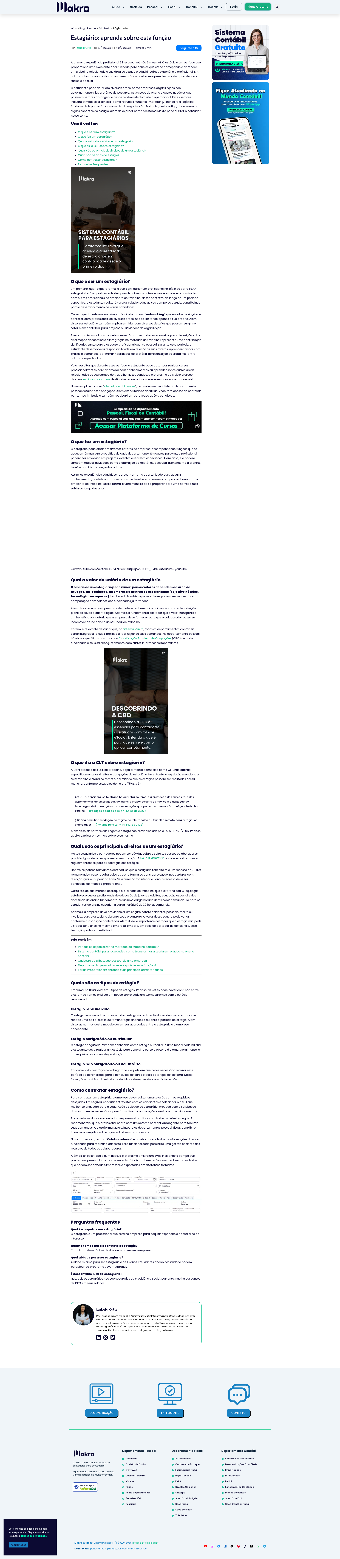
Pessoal (152, 7)
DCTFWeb (131, 1470)
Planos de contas (235, 1492)
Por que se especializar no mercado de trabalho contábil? (118, 947)
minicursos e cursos (96, 379)
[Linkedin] (225, 1546)
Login (234, 7)
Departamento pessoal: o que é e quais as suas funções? (117, 965)
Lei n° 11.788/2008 (152, 858)
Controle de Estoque (187, 1464)
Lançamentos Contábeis (239, 1487)
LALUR (228, 1481)
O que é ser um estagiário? (96, 132)
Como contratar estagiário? (97, 160)
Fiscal (172, 7)
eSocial (130, 1481)
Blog (82, 28)
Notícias (136, 7)
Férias (129, 1487)
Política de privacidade (145, 1542)
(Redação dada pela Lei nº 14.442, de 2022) (117, 811)
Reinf (178, 1481)
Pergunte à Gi (189, 48)
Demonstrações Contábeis (241, 1464)
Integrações (232, 1475)
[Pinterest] (238, 1546)
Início (74, 28)
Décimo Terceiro (135, 1475)
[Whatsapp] (258, 1546)
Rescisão (131, 1504)
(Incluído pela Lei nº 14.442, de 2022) (119, 824)
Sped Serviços (183, 1509)
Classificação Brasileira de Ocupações (145, 638)
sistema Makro (133, 629)
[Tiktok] (245, 1546)
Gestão (213, 7)
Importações (183, 1475)
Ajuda (116, 7)
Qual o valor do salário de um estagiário (105, 141)
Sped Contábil (233, 1498)
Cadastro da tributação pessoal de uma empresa (112, 961)
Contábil (192, 7)
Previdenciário (134, 1498)
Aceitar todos (18, 1544)
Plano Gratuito (258, 7)
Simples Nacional (185, 1487)
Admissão (104, 28)
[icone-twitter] (112, 1337)
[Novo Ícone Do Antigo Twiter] (232, 1546)
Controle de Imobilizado (239, 1458)
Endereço (80, 1548)
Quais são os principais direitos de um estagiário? (112, 150)
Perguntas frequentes (93, 164)
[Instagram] (212, 1546)
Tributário (181, 1515)
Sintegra (180, 1492)
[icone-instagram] (105, 1337)
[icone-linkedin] (98, 1337)
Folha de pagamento (138, 1492)
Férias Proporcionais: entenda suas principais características (120, 970)
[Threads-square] (251, 1546)
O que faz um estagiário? (95, 137)
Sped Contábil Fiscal (237, 1504)
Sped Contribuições (187, 1498)
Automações (183, 1458)
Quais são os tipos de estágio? (99, 155)
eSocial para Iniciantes (119, 386)
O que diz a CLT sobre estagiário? (101, 146)
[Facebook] (219, 1546)
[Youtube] (205, 1546)
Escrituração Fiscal (186, 1470)
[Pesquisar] (277, 7)
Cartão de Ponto (136, 1464)
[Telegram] (264, 1546)
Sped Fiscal (182, 1504)
